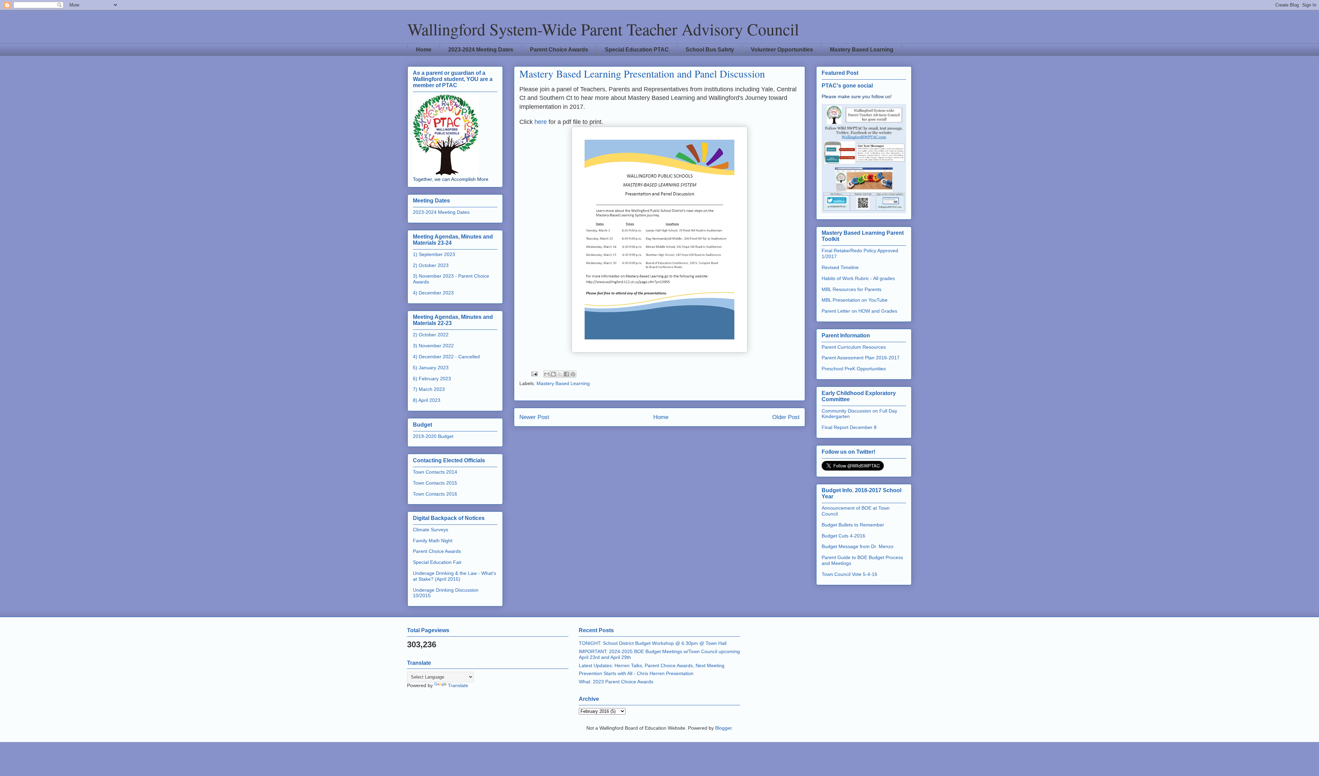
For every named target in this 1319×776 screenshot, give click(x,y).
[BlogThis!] (553, 374)
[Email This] (546, 374)
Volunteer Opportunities (782, 50)
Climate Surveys (430, 529)
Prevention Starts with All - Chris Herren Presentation (636, 673)
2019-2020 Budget (433, 436)
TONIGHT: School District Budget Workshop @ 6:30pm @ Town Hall (652, 643)
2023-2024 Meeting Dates (480, 50)
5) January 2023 (431, 367)
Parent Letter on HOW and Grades (859, 311)
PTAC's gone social (847, 85)
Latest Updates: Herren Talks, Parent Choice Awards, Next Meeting (651, 665)
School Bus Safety (710, 50)
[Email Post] (534, 373)
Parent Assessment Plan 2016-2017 (861, 357)
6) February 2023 (432, 378)
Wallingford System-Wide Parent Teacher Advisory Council (603, 29)
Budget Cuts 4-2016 (843, 535)
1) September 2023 (434, 254)
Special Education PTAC (637, 50)
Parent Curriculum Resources (854, 347)
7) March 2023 (429, 389)
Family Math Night (432, 540)
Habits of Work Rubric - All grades (858, 278)
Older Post (786, 417)
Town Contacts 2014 (435, 472)
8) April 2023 (426, 400)
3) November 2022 (433, 345)
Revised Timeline (840, 267)
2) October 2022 (431, 334)
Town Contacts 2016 (435, 494)
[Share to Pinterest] (573, 374)
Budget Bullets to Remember (853, 525)
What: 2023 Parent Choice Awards (616, 681)
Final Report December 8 (849, 427)
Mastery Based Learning (861, 50)
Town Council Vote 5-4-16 (849, 574)
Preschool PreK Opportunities (854, 368)
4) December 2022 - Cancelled (446, 356)
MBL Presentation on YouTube (855, 300)
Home (423, 50)
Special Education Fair (437, 562)
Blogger (723, 728)
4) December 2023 (433, 293)
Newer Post (534, 417)
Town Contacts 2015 (435, 483)
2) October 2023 (431, 265)
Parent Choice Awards (559, 50)
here (540, 121)
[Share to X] (559, 374)
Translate (458, 685)
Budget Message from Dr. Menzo (857, 546)
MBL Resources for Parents (851, 289)
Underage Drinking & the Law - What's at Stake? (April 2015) (454, 576)
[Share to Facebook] (566, 374)
